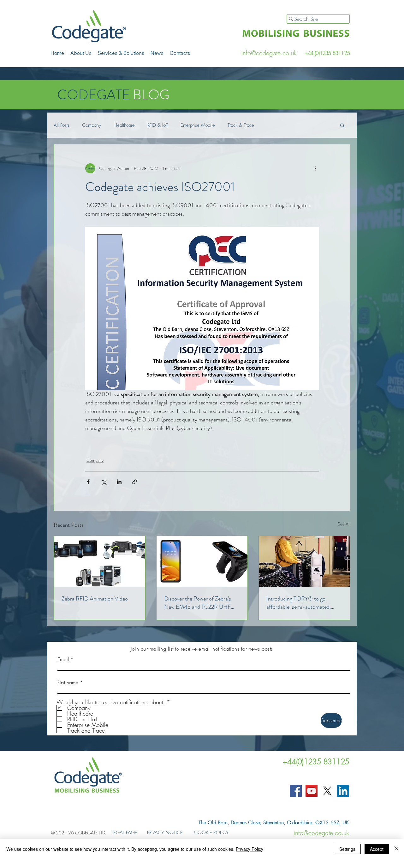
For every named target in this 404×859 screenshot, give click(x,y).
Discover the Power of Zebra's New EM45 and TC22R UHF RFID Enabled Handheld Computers (197, 603)
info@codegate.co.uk (269, 53)
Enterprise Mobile (198, 125)
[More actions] (315, 168)
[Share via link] (135, 482)
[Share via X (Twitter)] (104, 482)
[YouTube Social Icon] (312, 791)
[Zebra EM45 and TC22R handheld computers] (202, 561)
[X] (327, 791)
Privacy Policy (249, 849)
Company (91, 125)
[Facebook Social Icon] (296, 791)
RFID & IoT (157, 125)
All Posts (61, 125)
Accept (376, 849)
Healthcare (124, 125)
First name (67, 682)
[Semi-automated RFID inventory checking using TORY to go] (304, 561)
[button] (121, 53)
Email (63, 659)
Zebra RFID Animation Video (95, 599)
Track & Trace (241, 125)
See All (344, 524)
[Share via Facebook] (88, 482)
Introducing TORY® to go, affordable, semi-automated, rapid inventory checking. (298, 603)
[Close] (396, 849)
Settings (347, 849)
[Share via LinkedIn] (119, 482)
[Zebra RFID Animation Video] (99, 561)
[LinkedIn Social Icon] (343, 791)
